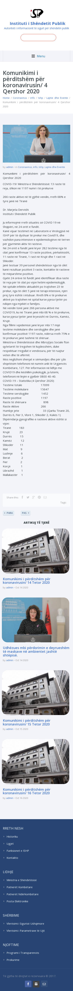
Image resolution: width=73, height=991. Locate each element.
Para (10, 513)
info (32, 97)
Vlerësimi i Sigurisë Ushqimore (25, 923)
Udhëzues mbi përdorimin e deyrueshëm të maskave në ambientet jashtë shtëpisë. (36, 651)
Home (6, 97)
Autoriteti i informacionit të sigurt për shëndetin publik (36, 28)
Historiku (12, 836)
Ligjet (10, 843)
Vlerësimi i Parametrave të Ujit (26, 930)
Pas (24, 513)
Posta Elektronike (17, 901)
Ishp (40, 97)
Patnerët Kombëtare (20, 887)
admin (9, 167)
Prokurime (13, 960)
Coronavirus (20, 97)
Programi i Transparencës (23, 953)
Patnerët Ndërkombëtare (23, 894)
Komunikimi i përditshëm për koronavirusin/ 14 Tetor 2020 (26, 581)
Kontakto (12, 858)
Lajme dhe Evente (57, 97)
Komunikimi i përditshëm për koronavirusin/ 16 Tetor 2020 (26, 791)
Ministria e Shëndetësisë (22, 880)
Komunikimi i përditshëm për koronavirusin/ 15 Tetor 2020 (26, 722)
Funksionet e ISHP (18, 850)
